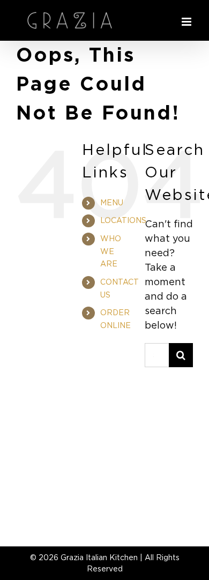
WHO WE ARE (110, 251)
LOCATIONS (123, 220)
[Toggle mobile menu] (187, 21)
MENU (111, 202)
